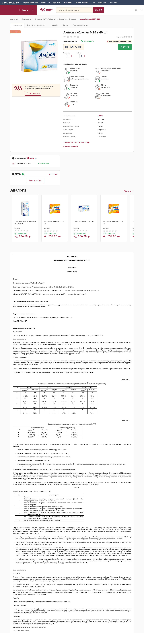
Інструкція (54, 25)
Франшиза (57, 2)
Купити (126, 47)
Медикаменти (26, 19)
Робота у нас (45, 2)
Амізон (100, 116)
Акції (93, 2)
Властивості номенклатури (36, 25)
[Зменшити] (64, 56)
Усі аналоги (128, 191)
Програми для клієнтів (30, 2)
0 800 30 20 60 (10, 2)
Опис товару (17, 25)
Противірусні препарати (67, 19)
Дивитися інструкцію (70, 146)
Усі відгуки (53, 174)
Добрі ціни (102, 2)
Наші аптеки (68, 2)
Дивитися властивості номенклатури (76, 142)
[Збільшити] (71, 56)
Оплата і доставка (82, 2)
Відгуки (65, 25)
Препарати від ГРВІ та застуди (45, 19)
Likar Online (113, 2)
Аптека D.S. (14, 19)
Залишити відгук (35, 180)
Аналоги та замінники (80, 25)
